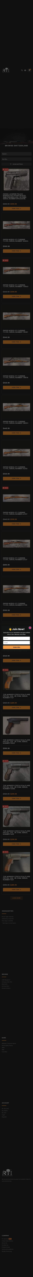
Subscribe (16, 647)
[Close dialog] (30, 628)
